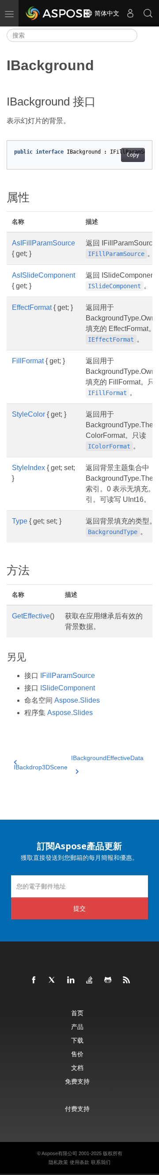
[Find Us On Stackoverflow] (89, 980)
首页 (77, 1013)
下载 (77, 1040)
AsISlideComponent (43, 275)
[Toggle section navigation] (144, 35)
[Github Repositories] (108, 980)
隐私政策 (58, 1162)
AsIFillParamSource (43, 243)
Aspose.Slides (77, 700)
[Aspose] (58, 13)
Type (19, 521)
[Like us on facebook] (34, 980)
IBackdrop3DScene (41, 767)
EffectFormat (32, 307)
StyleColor (28, 414)
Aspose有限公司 (59, 1153)
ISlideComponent (67, 688)
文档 (77, 1067)
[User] (130, 13)
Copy (133, 155)
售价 (77, 1054)
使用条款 (79, 1162)
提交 (79, 908)
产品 (77, 1026)
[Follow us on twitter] (52, 980)
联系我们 (100, 1162)
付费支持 (77, 1108)
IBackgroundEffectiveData (107, 757)
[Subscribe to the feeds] (126, 980)
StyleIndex (28, 467)
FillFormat (28, 361)
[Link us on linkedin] (71, 980)
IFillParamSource (67, 675)
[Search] (148, 13)
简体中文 (106, 13)
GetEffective (31, 616)
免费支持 (77, 1081)
